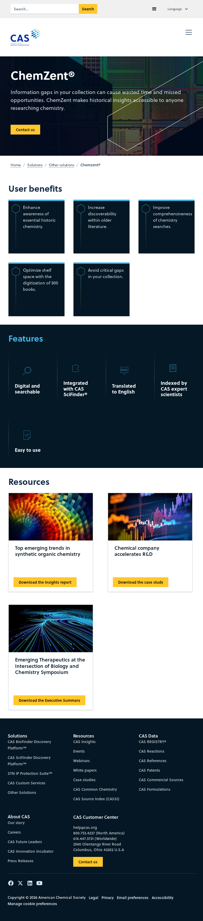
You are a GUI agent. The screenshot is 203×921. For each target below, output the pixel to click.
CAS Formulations (154, 789)
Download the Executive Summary (49, 700)
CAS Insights (84, 741)
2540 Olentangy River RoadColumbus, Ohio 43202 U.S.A (98, 846)
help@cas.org (85, 827)
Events (79, 751)
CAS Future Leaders (25, 841)
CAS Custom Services (26, 783)
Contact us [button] (25, 129)
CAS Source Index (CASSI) (96, 799)
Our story (16, 822)
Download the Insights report (45, 582)
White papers (85, 770)
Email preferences (133, 897)
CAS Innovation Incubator (30, 851)
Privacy (108, 897)
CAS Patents (149, 770)
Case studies (84, 780)
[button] (154, 9)
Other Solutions (22, 792)
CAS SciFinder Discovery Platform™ (29, 761)
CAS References (153, 760)
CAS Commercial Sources (161, 780)
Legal (93, 897)
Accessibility (162, 897)
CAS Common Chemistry (95, 789)
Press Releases (21, 861)
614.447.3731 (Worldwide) (95, 838)
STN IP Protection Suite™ (30, 773)
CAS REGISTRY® (152, 741)
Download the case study (140, 582)
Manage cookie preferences (32, 903)
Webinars (81, 760)
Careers (14, 832)
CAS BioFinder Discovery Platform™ (29, 745)
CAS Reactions (151, 751)
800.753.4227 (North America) (98, 833)
